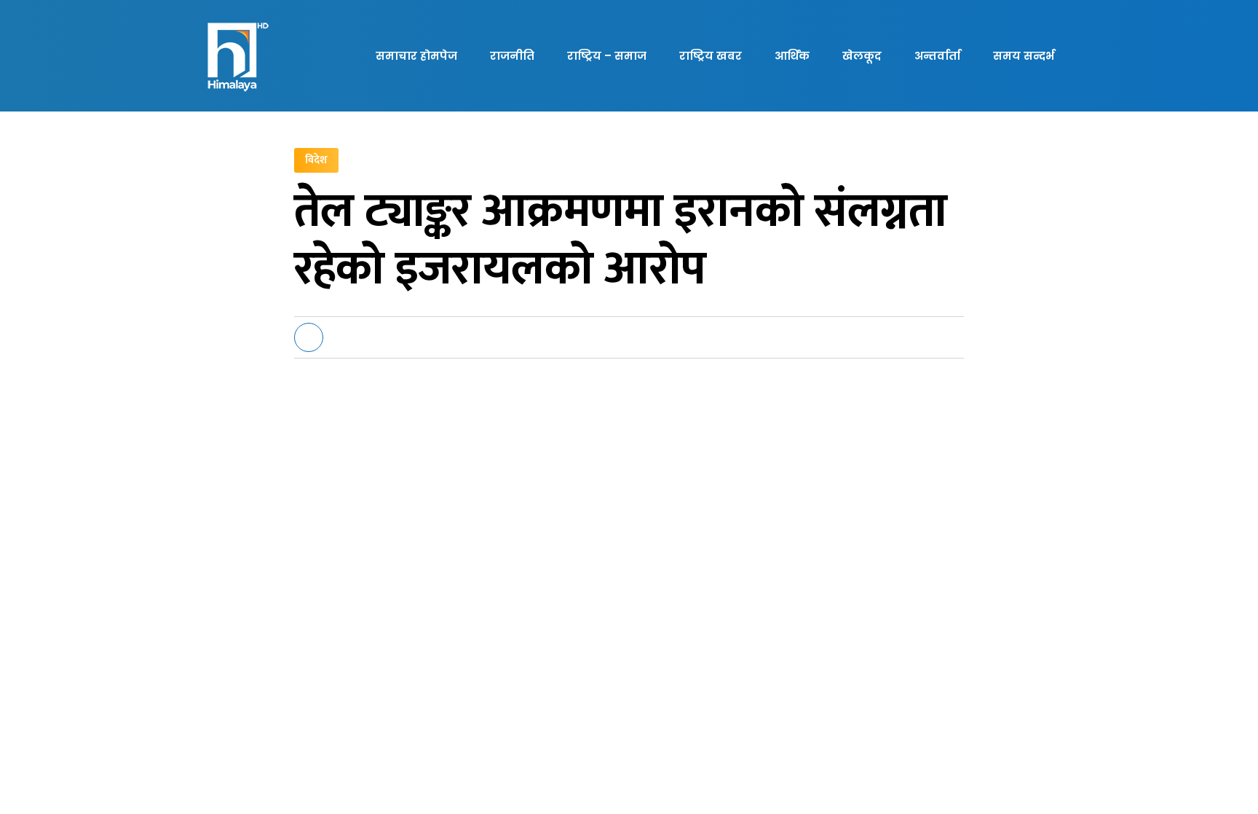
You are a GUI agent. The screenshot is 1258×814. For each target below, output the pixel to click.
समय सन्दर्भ (1023, 55)
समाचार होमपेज (416, 55)
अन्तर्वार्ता (937, 55)
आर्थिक (792, 55)
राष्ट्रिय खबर (710, 55)
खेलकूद (862, 55)
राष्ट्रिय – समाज (606, 55)
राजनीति (512, 55)
